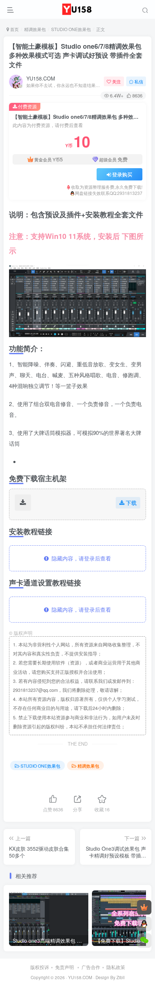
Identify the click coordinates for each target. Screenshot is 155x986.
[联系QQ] (144, 924)
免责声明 (64, 967)
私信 (138, 81)
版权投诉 (39, 967)
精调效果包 (35, 29)
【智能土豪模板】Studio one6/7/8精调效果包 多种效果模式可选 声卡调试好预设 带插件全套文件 (75, 55)
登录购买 (122, 174)
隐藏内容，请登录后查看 (80, 558)
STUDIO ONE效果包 (71, 29)
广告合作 (90, 967)
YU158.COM (40, 78)
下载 (131, 502)
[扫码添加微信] (144, 940)
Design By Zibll (110, 977)
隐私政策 (115, 967)
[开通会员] (144, 907)
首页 (14, 29)
